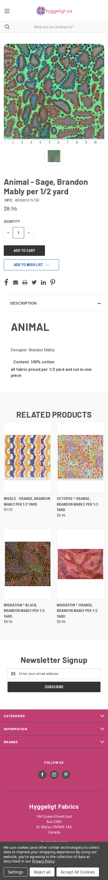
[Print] (24, 282)
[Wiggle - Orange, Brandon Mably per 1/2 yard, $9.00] (27, 457)
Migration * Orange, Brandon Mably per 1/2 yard (77, 611)
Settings (15, 872)
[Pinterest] (52, 282)
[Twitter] (34, 282)
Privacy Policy (43, 861)
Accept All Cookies (78, 872)
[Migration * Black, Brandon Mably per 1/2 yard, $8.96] (27, 564)
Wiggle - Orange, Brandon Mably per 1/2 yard (27, 501)
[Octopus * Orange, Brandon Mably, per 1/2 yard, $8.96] (80, 457)
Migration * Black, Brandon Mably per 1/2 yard (24, 611)
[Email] (15, 282)
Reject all (42, 872)
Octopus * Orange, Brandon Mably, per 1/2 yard (77, 504)
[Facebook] (6, 282)
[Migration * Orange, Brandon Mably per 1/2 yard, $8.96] (80, 564)
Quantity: (12, 222)
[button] (54, 303)
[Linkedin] (43, 282)
